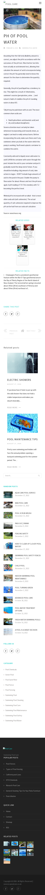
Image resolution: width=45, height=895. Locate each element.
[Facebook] (6, 314)
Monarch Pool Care (13, 785)
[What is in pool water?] (14, 852)
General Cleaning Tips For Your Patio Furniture (23, 791)
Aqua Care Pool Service (25, 493)
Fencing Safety (21, 533)
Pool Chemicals (11, 669)
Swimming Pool (11, 695)
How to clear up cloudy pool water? (28, 545)
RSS (7, 827)
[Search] (38, 475)
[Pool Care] (11, 4)
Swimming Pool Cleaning (14, 700)
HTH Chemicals (11, 780)
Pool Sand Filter (11, 680)
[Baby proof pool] (30, 852)
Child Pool (20, 566)
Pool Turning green (24, 587)
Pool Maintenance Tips (22, 439)
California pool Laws (13, 774)
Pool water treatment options (25, 609)
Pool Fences (10, 764)
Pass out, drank (22, 523)
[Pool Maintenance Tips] (22, 423)
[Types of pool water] (22, 844)
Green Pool (9, 675)
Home (8, 811)
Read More (12, 407)
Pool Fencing (10, 690)
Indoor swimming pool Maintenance (25, 577)
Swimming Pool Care (13, 705)
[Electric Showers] (22, 363)
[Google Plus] (18, 314)
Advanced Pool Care (24, 598)
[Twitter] (12, 314)
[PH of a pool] (30, 844)
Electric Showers (19, 380)
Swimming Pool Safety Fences (28, 555)
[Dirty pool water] (7, 852)
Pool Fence (9, 685)
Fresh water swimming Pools (27, 620)
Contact (9, 817)
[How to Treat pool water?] (22, 852)
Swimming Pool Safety (13, 715)
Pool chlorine (11, 796)
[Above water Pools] (7, 860)
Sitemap (9, 822)
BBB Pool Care (21, 503)
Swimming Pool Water (29, 48)
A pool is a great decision (26, 630)
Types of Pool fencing (14, 769)
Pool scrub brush (23, 513)
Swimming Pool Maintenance (16, 710)
